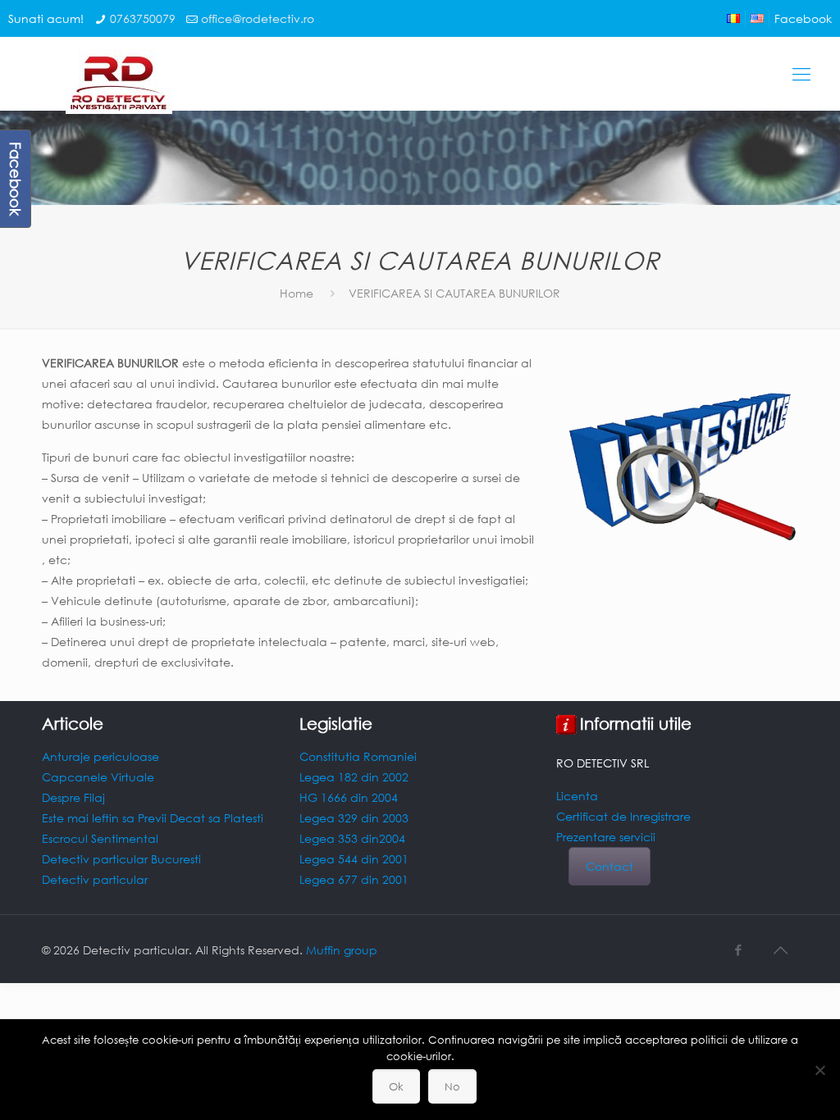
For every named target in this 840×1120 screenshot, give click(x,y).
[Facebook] (738, 949)
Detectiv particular (95, 879)
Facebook (803, 18)
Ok (396, 1086)
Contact (609, 866)
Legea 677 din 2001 (354, 879)
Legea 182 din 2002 (354, 777)
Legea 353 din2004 (352, 838)
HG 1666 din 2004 (348, 797)
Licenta (577, 796)
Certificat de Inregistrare (623, 816)
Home (296, 293)
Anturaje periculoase (100, 756)
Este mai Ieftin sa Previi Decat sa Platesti (152, 818)
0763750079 (143, 18)
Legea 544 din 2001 (354, 859)
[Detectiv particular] (106, 86)
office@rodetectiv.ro (257, 18)
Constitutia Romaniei (358, 756)
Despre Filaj (73, 797)
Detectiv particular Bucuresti (121, 859)
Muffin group (341, 950)
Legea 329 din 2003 (354, 818)
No (452, 1086)
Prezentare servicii (605, 837)
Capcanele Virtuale (98, 777)
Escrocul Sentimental (100, 838)
